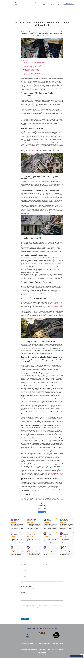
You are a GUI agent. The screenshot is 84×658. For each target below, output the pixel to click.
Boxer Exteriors (41, 505)
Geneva (39, 643)
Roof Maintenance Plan (55, 4)
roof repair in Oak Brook (48, 197)
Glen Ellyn (35, 643)
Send (24, 618)
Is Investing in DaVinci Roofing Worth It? (32, 73)
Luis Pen (32, 532)
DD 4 (31, 546)
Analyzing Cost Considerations (30, 72)
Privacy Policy (44, 654)
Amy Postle (65, 546)
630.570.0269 (50, 649)
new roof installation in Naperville (54, 137)
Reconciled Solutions (18, 532)
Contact (58, 2)
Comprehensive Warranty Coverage (31, 70)
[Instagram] (42, 633)
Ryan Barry (49, 519)
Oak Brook (44, 643)
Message (23, 592)
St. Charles (53, 643)
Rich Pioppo (65, 519)
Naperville (48, 643)
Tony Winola (16, 519)
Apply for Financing (45, 4)
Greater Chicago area (25, 643)
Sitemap (40, 654)
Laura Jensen (65, 532)
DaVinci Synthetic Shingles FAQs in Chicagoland (34, 74)
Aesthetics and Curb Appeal (30, 63)
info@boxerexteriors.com (58, 649)
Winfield (57, 643)
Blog (37, 654)
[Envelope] (44, 633)
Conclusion (26, 76)
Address (23, 580)
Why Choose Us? (45, 2)
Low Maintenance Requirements (31, 69)
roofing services (31, 150)
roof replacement (46, 314)
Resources (52, 2)
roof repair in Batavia (58, 474)
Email (22, 567)
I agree (23, 602)
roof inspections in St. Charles (54, 291)
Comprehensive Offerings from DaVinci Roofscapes (35, 62)
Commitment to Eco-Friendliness (31, 67)
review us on (41, 511)
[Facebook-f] (40, 633)
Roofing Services (36, 2)
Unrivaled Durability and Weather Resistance (33, 66)
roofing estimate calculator (56, 306)
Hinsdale (61, 643)
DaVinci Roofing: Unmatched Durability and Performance (36, 65)
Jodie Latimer (49, 546)
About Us (28, 2)
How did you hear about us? (27, 586)
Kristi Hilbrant (33, 519)
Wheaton (31, 643)
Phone (22, 574)
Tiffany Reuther (50, 532)
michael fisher (16, 546)
